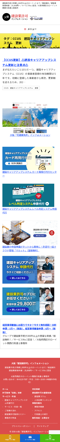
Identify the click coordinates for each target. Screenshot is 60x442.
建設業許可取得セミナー (15, 414)
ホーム (5, 389)
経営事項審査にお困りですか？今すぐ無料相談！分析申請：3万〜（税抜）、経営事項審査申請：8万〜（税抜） (29, 328)
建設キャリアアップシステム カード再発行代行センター (29, 173)
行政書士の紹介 (41, 414)
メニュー (32, 29)
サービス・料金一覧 (13, 406)
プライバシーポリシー (21, 426)
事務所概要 (39, 406)
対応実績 (36, 389)
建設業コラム (40, 396)
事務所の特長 (10, 418)
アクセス (38, 410)
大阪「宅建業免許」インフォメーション (30, 135)
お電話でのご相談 (10, 439)
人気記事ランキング (43, 400)
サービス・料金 (9, 396)
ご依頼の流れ (10, 410)
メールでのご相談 (30, 439)
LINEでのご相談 (50, 439)
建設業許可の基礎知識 (41, 392)
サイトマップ (42, 426)
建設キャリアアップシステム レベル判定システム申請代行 (29, 210)
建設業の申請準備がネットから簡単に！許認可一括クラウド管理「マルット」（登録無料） (29, 248)
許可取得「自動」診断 (12, 392)
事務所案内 (37, 403)
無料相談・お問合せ (40, 418)
